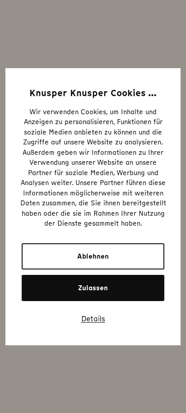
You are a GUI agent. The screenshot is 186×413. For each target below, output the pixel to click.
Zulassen (93, 288)
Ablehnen (93, 256)
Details (93, 319)
